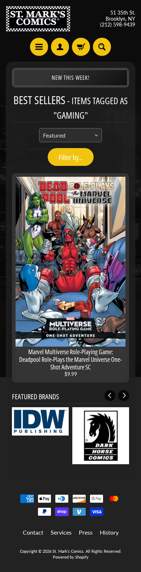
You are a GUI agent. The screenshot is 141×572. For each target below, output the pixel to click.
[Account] (60, 47)
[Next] (123, 395)
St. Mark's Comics (68, 551)
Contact (33, 532)
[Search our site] (102, 47)
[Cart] (81, 47)
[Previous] (109, 395)
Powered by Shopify (71, 557)
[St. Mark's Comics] (38, 19)
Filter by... (71, 157)
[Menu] (39, 47)
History (109, 532)
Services (61, 532)
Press (86, 532)
